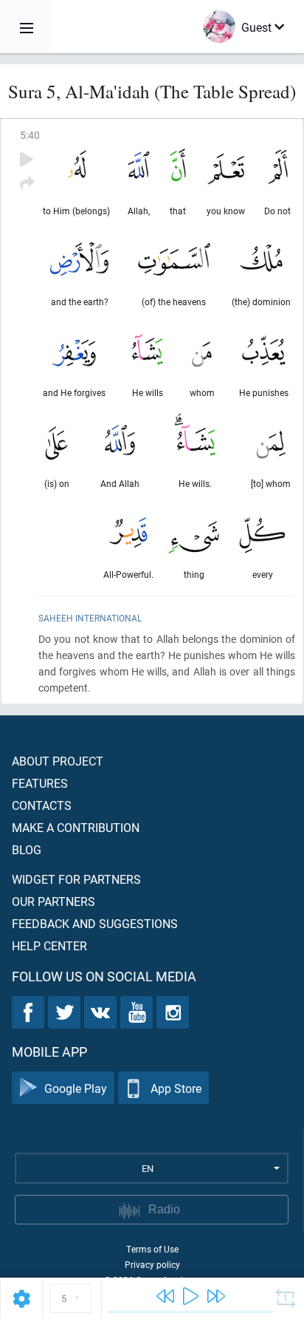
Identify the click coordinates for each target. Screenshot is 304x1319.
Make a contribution (75, 827)
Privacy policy (152, 1264)
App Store (176, 1088)
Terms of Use (152, 1249)
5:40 (30, 135)
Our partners (53, 901)
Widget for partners (76, 879)
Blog (26, 849)
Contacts (42, 805)
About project (57, 760)
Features (40, 783)
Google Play (75, 1088)
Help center (49, 945)
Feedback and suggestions (95, 923)
